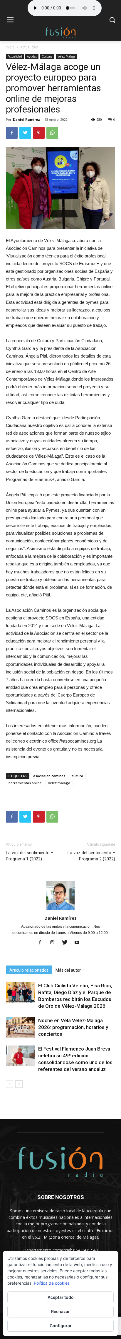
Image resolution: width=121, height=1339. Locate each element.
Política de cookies (52, 1283)
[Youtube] (79, 942)
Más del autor (68, 970)
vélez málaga (59, 783)
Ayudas (32, 56)
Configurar (61, 1325)
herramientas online (25, 783)
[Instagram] (54, 942)
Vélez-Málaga (66, 56)
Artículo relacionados (28, 970)
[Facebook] (42, 942)
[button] (112, 20)
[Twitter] (67, 942)
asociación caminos (49, 776)
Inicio (10, 47)
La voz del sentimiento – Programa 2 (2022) (91, 856)
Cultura (47, 56)
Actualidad (29, 47)
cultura (77, 776)
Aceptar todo (61, 1297)
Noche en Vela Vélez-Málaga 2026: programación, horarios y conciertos (73, 1027)
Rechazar (60, 1311)
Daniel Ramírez (26, 119)
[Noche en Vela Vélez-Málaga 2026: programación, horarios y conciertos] (20, 1027)
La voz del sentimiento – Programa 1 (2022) (29, 856)
